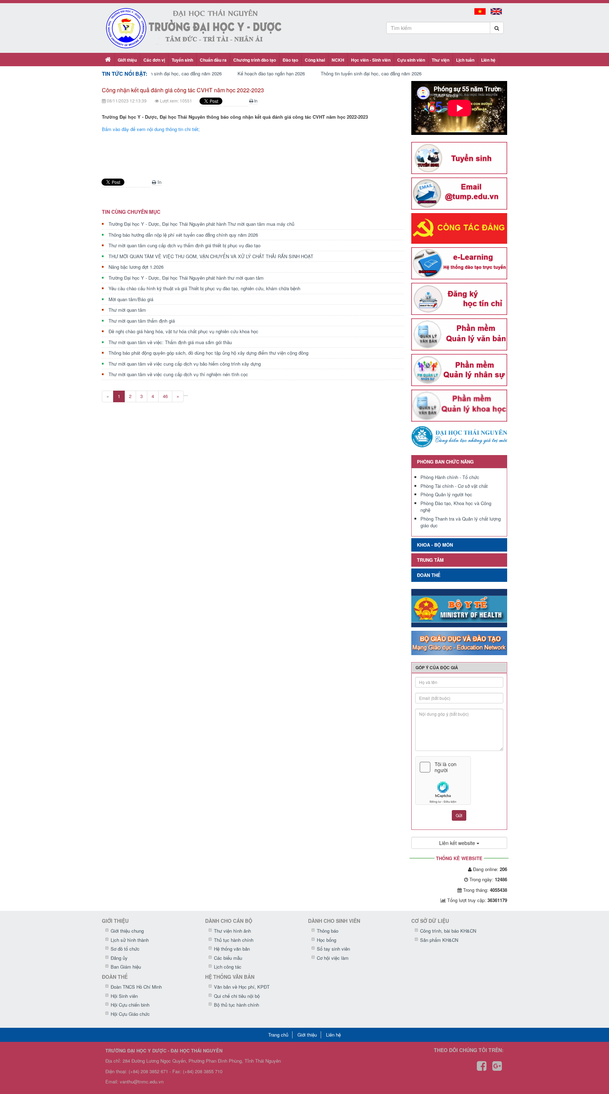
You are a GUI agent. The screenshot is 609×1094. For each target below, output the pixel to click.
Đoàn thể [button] (429, 575)
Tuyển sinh (182, 60)
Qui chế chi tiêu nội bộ (237, 996)
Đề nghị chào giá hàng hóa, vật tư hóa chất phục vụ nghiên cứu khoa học (183, 331)
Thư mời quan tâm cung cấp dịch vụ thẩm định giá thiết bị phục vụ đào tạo (184, 245)
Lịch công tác (227, 966)
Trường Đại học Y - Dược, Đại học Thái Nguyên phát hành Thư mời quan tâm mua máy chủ (201, 223)
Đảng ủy (119, 958)
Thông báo (327, 930)
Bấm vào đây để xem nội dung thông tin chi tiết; (151, 129)
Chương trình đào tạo (254, 60)
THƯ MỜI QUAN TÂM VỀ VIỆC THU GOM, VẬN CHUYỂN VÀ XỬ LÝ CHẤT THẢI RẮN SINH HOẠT (211, 256)
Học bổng (326, 940)
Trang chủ (278, 1034)
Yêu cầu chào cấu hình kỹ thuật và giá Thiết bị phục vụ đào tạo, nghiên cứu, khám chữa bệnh (204, 288)
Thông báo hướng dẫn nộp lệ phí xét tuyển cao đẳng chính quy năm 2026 (183, 234)
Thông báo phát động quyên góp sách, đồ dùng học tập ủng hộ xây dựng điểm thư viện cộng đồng (208, 352)
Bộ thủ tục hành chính (236, 1004)
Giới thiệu (127, 60)
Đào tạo (290, 60)
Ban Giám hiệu (126, 966)
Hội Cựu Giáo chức (130, 1014)
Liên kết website (457, 842)
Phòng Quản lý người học (446, 494)
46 (165, 396)
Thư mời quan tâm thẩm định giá (142, 320)
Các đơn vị (154, 60)
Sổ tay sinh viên (333, 948)
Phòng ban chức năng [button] (445, 461)
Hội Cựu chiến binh (130, 1004)
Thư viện (440, 60)
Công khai (315, 60)
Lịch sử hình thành (130, 940)
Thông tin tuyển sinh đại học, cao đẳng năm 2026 (171, 73)
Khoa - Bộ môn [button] (435, 544)
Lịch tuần (465, 60)
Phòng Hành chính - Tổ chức (449, 477)
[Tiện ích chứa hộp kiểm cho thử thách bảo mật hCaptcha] (459, 780)
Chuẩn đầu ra (213, 60)
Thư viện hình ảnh (232, 930)
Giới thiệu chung (127, 930)
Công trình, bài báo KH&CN (448, 930)
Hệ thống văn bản (232, 948)
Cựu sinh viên (411, 60)
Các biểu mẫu (228, 958)
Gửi (459, 815)
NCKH (338, 60)
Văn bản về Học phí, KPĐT (242, 986)
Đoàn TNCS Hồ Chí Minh (136, 986)
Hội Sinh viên (124, 996)
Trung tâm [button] (430, 560)
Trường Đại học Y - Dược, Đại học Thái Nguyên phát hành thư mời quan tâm (186, 277)
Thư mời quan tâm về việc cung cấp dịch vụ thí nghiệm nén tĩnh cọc (178, 374)
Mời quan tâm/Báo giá (131, 299)
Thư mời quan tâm (127, 309)
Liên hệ (488, 60)
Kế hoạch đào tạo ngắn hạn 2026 (271, 73)
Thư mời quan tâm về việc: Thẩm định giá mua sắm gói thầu (170, 342)
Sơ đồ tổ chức (125, 948)
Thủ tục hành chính (233, 940)
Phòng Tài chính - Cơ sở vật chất (454, 486)
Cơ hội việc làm (333, 958)
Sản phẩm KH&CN (439, 940)
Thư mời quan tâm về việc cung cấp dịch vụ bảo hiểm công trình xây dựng (185, 363)
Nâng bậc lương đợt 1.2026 (136, 266)
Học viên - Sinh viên (370, 60)
